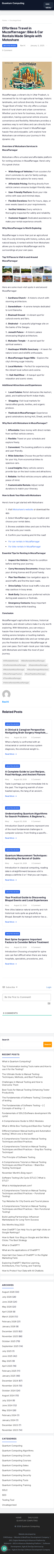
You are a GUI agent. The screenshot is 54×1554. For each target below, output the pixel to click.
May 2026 (7, 1306)
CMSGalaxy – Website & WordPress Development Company (26, 1537)
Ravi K (22, 45)
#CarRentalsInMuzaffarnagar (14, 665)
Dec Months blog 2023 (13, 1224)
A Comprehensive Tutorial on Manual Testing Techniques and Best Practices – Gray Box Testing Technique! (26, 1149)
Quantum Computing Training (16, 1485)
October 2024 (9, 1390)
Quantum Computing (13, 3)
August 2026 (8, 1292)
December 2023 (10, 1425)
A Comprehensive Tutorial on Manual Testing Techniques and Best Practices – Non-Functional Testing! (26, 1209)
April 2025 (7, 1366)
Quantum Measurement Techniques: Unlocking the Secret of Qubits (26, 857)
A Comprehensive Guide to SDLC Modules (23, 1121)
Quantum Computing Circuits (16, 1455)
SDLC (5, 1490)
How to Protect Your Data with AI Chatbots (22, 1270)
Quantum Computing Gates (15, 1465)
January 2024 (9, 1420)
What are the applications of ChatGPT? (21, 1250)
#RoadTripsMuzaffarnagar (35, 674)
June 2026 (7, 1301)
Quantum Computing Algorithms (18, 1450)
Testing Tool (8, 1500)
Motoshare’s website (23, 509)
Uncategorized (15, 20)
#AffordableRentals (10, 661)
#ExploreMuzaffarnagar (38, 665)
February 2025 (9, 1371)
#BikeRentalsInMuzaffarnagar (33, 661)
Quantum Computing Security (16, 1475)
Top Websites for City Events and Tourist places (25, 1201)
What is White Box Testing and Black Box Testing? (26, 1126)
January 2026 (8, 1326)
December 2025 (10, 1331)
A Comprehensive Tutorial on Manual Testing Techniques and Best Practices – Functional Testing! (24, 1193)
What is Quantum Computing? (16, 1061)
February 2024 (9, 1415)
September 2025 (10, 1346)
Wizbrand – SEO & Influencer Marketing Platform (22, 1543)
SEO (4, 1495)
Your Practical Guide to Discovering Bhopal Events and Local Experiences (26, 899)
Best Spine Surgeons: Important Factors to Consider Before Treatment (27, 941)
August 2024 (8, 1395)
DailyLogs (33, 1517)
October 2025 (9, 1341)
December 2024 (10, 1380)
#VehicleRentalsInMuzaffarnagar (16, 683)
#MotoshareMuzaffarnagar (13, 669)
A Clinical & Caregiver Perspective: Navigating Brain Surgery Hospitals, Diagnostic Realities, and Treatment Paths (25, 734)
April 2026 (7, 1311)
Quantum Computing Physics (16, 1470)
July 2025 (7, 1351)
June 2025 (7, 1356)
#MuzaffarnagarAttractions (37, 669)
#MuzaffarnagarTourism (12, 674)
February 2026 (9, 1321)
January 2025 (8, 1375)
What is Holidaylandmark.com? (17, 1185)
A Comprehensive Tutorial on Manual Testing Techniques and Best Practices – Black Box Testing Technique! (24, 1165)
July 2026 (7, 1297)
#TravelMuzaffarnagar (12, 678)
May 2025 (7, 1361)
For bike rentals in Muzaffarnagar (24, 546)
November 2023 (10, 1430)
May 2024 (7, 1410)
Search (5, 1039)
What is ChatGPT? (11, 1245)
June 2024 (7, 1405)
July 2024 (7, 1400)
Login (48, 987)
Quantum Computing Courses (16, 1460)
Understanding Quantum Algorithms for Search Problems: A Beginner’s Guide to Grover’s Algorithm (26, 816)
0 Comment (7, 50)
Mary (7, 737)
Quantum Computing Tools (15, 1480)
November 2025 (10, 1336)
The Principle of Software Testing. (19, 1157)
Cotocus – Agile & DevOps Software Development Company (27, 1550)
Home (4, 20)
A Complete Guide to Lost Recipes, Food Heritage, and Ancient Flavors (25, 773)
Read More (11, 754)
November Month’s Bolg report (17, 1173)
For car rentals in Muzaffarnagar (24, 541)
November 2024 (10, 1385)
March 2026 (8, 1316)
